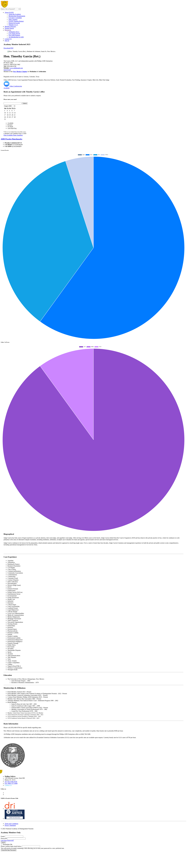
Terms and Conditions (11, 823)
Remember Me (7, 844)
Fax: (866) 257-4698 (11, 783)
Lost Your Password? (7, 840)
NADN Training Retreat (16, 21)
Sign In (7, 40)
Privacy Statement (10, 825)
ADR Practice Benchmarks (11, 139)
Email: (3, 836)
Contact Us (8, 39)
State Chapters (13, 19)
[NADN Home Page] (13, 767)
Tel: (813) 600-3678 (11, 781)
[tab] (93, 139)
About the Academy (15, 14)
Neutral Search (9, 28)
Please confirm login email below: (11, 846)
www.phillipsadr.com (16, 68)
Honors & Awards (14, 23)
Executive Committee (15, 18)
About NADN (9, 12)
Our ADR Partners (14, 35)
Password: (4, 838)
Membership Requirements (17, 16)
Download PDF (8, 48)
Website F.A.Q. (13, 25)
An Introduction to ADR (16, 37)
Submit (25, 103)
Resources (8, 30)
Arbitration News (14, 32)
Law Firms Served (14, 33)
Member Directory (10, 26)
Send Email (7, 70)
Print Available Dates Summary (13, 135)
